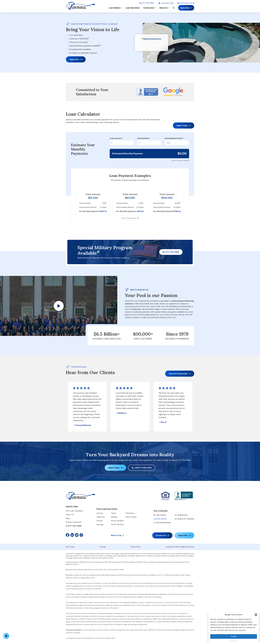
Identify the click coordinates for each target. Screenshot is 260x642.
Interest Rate (143, 138)
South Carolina (117, 524)
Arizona (100, 513)
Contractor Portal (187, 3)
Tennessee (129, 513)
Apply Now (185, 8)
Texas (113, 513)
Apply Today (182, 125)
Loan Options (114, 8)
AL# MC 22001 (160, 519)
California (101, 517)
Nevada (114, 517)
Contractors (148, 8)
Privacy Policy (136, 547)
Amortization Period (174, 138)
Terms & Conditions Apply (179, 160)
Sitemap (103, 547)
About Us (163, 8)
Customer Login (167, 3)
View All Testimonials (178, 373)
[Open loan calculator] (6, 636)
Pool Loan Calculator (74, 511)
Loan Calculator (133, 8)
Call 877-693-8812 (143, 467)
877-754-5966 (148, 3)
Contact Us (161, 535)
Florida (99, 520)
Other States (131, 517)
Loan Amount (116, 138)
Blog (67, 518)
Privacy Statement (74, 522)
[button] (256, 615)
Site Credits (70, 547)
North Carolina (117, 520)
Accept (233, 636)
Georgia (100, 524)
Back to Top (116, 535)
